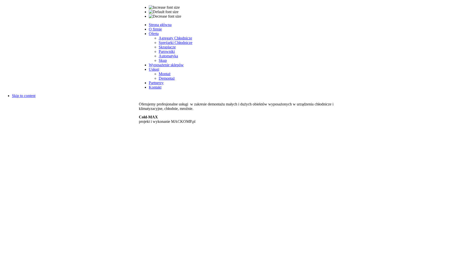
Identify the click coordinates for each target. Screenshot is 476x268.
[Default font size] (163, 12)
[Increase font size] (164, 7)
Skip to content (23, 96)
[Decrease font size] (165, 16)
